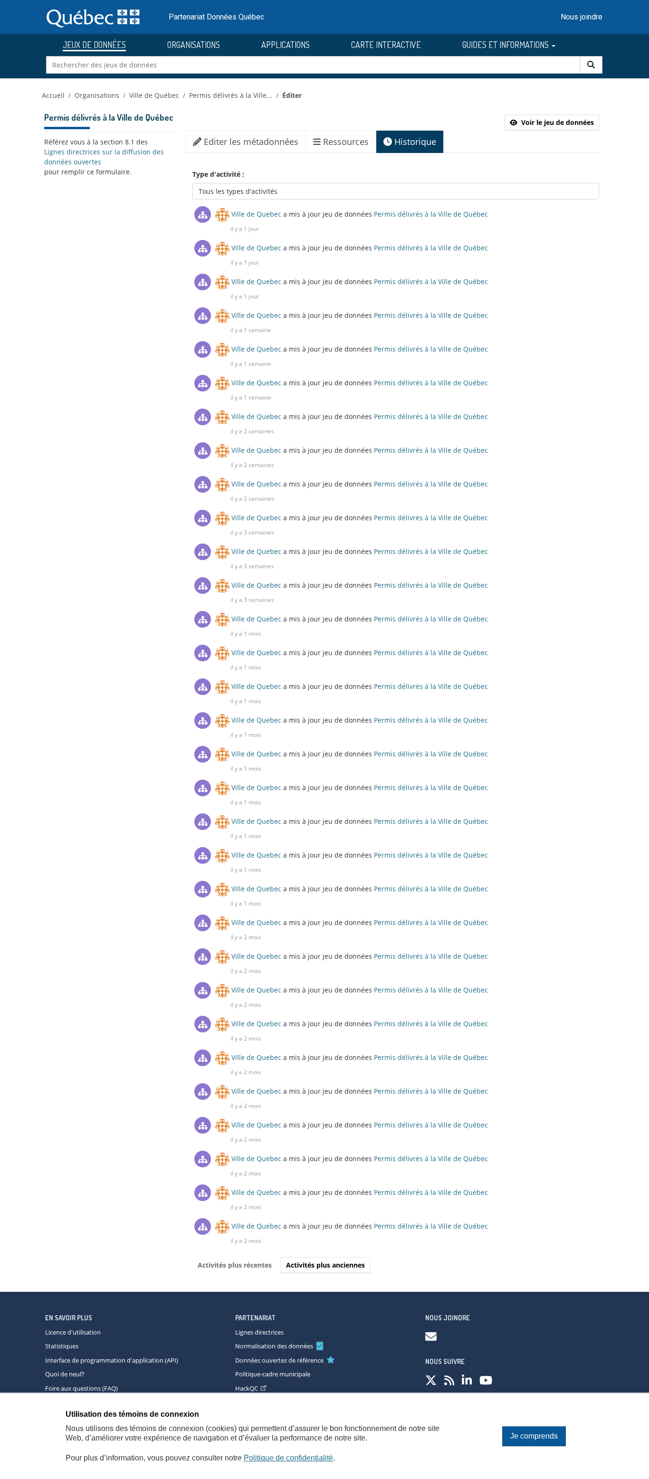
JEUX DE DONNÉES (94, 44)
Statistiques (61, 1346)
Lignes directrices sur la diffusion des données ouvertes (104, 156)
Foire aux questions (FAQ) (81, 1388)
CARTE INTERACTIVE (386, 44)
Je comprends (534, 1436)
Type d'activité (217, 174)
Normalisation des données (274, 1346)
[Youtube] (485, 1380)
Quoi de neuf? (65, 1374)
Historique (414, 141)
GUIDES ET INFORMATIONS (506, 44)
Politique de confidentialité (288, 1458)
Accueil (53, 95)
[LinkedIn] (467, 1380)
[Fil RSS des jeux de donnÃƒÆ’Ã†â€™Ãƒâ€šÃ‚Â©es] (449, 1380)
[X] (431, 1380)
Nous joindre (581, 16)
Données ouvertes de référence (279, 1360)
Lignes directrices (259, 1332)
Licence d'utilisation (73, 1332)
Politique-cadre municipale (272, 1374)
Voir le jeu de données (557, 122)
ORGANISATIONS (193, 44)
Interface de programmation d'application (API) (111, 1360)
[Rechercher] (591, 65)
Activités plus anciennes (325, 1264)
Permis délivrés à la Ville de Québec (431, 214)
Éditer (292, 95)
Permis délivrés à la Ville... (230, 95)
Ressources (345, 141)
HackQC (246, 1388)
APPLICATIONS (285, 44)
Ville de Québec (154, 95)
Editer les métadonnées (249, 141)
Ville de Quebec (256, 214)
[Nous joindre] (431, 1336)
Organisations (97, 95)
